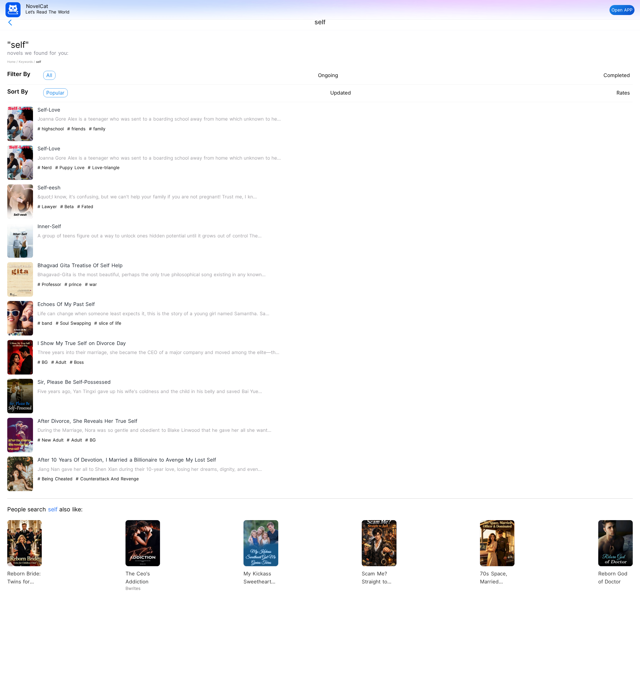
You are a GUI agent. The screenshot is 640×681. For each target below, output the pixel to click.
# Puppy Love (70, 167)
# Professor (50, 284)
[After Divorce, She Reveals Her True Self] (20, 451)
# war (91, 284)
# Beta (68, 206)
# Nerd (46, 167)
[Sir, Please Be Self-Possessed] (20, 412)
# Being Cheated (56, 478)
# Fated (85, 206)
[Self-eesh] (20, 218)
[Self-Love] (20, 140)
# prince (73, 284)
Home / (13, 62)
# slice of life (107, 323)
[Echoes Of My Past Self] (20, 334)
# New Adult (51, 440)
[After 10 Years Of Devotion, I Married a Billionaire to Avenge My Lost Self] (20, 490)
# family (97, 128)
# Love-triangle (103, 167)
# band (46, 323)
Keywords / (27, 62)
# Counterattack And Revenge (107, 478)
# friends (77, 128)
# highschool (52, 128)
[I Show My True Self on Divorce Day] (20, 373)
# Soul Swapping (74, 323)
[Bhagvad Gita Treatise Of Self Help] (20, 295)
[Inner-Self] (20, 256)
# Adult (59, 362)
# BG (44, 362)
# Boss (77, 362)
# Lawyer (48, 206)
